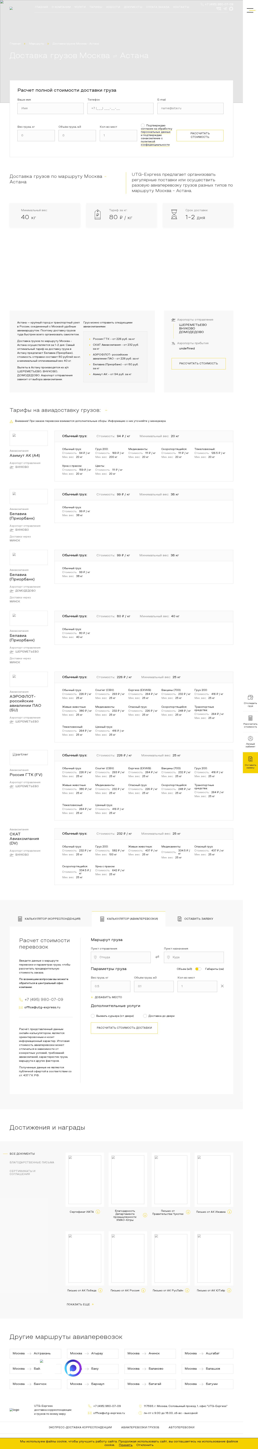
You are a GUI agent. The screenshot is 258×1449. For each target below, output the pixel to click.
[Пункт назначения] (194, 957)
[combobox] (121, 957)
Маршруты (36, 44)
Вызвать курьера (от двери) (115, 1016)
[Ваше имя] (50, 108)
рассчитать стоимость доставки (124, 1028)
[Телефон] (120, 108)
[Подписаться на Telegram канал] (48, 1368)
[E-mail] (190, 108)
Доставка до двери (161, 1016)
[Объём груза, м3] (77, 135)
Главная (15, 44)
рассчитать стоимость (200, 135)
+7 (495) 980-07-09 (219, 4)
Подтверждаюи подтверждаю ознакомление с (156, 135)
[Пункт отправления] (121, 957)
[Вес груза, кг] (36, 135)
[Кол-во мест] (118, 135)
